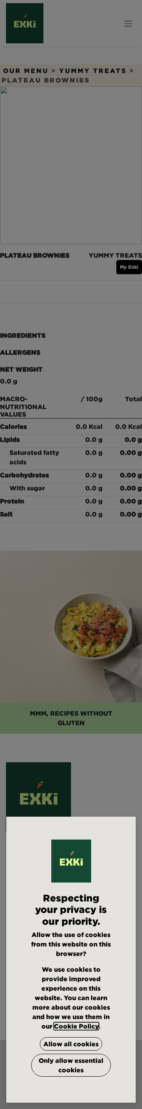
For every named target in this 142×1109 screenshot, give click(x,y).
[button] (71, 1044)
